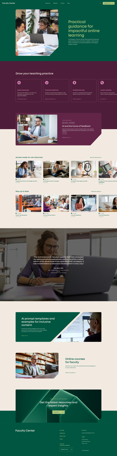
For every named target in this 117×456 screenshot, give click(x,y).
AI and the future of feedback (76, 126)
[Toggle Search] (100, 3)
